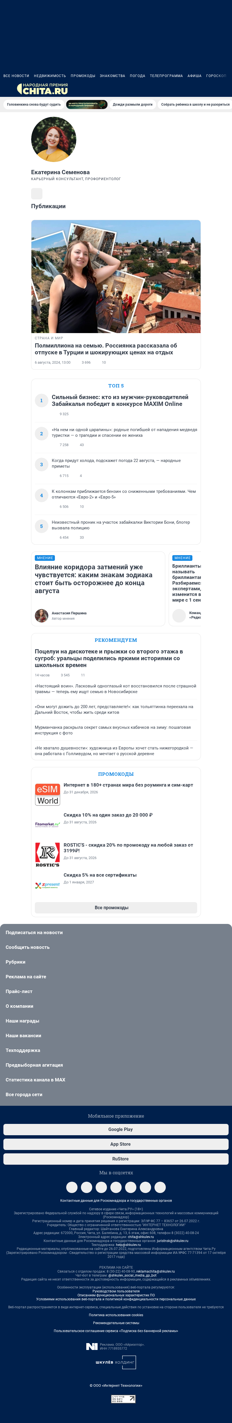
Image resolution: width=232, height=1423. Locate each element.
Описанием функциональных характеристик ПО (116, 1295)
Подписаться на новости (34, 932)
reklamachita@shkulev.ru (155, 1271)
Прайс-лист (19, 991)
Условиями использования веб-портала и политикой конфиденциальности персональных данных (116, 1299)
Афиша (195, 76)
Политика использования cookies (116, 1315)
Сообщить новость (28, 947)
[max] (130, 1187)
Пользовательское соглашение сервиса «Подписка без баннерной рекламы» (116, 1331)
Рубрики (15, 962)
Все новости (16, 76)
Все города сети (24, 1094)
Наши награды (22, 1021)
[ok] (101, 1187)
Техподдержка (23, 1050)
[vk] (86, 1187)
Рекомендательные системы (116, 1323)
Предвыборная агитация (34, 1065)
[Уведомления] (211, 89)
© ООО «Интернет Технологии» (116, 1385)
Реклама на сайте (26, 976)
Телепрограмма (166, 76)
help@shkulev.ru (128, 1245)
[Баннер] (87, 104)
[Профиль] (225, 89)
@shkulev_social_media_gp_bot (132, 1275)
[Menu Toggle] (7, 89)
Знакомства (112, 76)
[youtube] (160, 1187)
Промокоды (83, 76)
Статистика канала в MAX (35, 1080)
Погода (137, 76)
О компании (19, 1006)
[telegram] (72, 1187)
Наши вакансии (23, 1035)
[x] (145, 1187)
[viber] (116, 1187)
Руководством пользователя (116, 1291)
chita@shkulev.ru (141, 1237)
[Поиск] (198, 89)
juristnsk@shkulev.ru (172, 1241)
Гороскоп (216, 76)
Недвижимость (50, 76)
